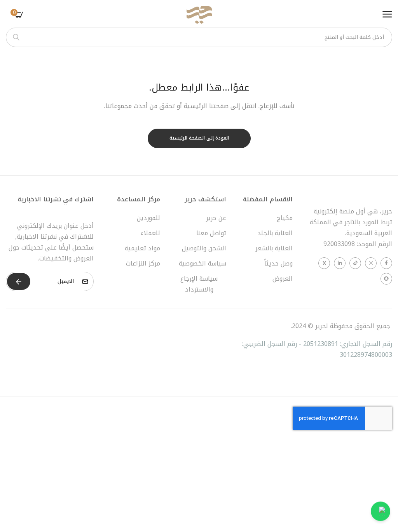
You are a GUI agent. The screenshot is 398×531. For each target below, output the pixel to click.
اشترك (18, 281)
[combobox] (199, 37)
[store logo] (198, 15)
